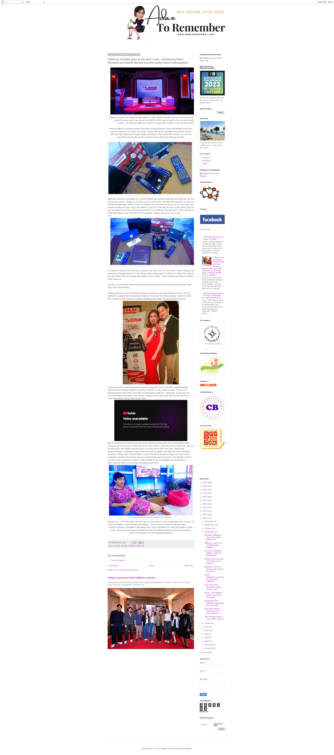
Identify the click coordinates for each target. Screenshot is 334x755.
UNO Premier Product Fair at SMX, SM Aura (214, 618)
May (207, 634)
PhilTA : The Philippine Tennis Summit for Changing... (213, 595)
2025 (205, 486)
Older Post (189, 566)
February (209, 645)
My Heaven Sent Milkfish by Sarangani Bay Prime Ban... (214, 603)
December (209, 521)
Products (132, 546)
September (209, 532)
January (208, 648)
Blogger (189, 748)
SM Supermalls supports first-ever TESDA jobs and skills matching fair (213, 295)
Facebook (206, 157)
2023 (205, 493)
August (208, 623)
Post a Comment (118, 560)
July (207, 627)
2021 (205, 500)
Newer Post (113, 566)
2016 (205, 518)
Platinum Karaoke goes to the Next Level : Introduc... (213, 561)
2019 (205, 507)
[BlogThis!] (135, 542)
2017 (205, 515)
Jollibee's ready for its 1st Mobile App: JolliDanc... (213, 545)
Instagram (206, 161)
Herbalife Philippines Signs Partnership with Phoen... (212, 537)
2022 (205, 497)
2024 (205, 490)
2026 (205, 483)
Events (117, 546)
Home (151, 566)
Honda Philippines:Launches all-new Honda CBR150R (214, 578)
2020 (205, 504)
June (207, 630)
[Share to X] (137, 542)
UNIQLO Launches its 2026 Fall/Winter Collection (132, 578)
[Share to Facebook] (140, 542)
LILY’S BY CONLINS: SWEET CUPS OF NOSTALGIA (213, 553)
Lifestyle (124, 546)
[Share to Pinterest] (142, 542)
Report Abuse (206, 718)
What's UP (140, 546)
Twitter (205, 164)
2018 (205, 511)
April (207, 637)
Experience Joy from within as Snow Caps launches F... (213, 569)
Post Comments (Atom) (128, 570)
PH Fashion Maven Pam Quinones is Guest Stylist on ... (212, 611)
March (208, 641)
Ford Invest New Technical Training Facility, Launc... (212, 587)
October (208, 528)
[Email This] (132, 542)
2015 (205, 653)
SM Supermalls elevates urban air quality (213, 238)
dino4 (172, 748)
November (209, 525)
